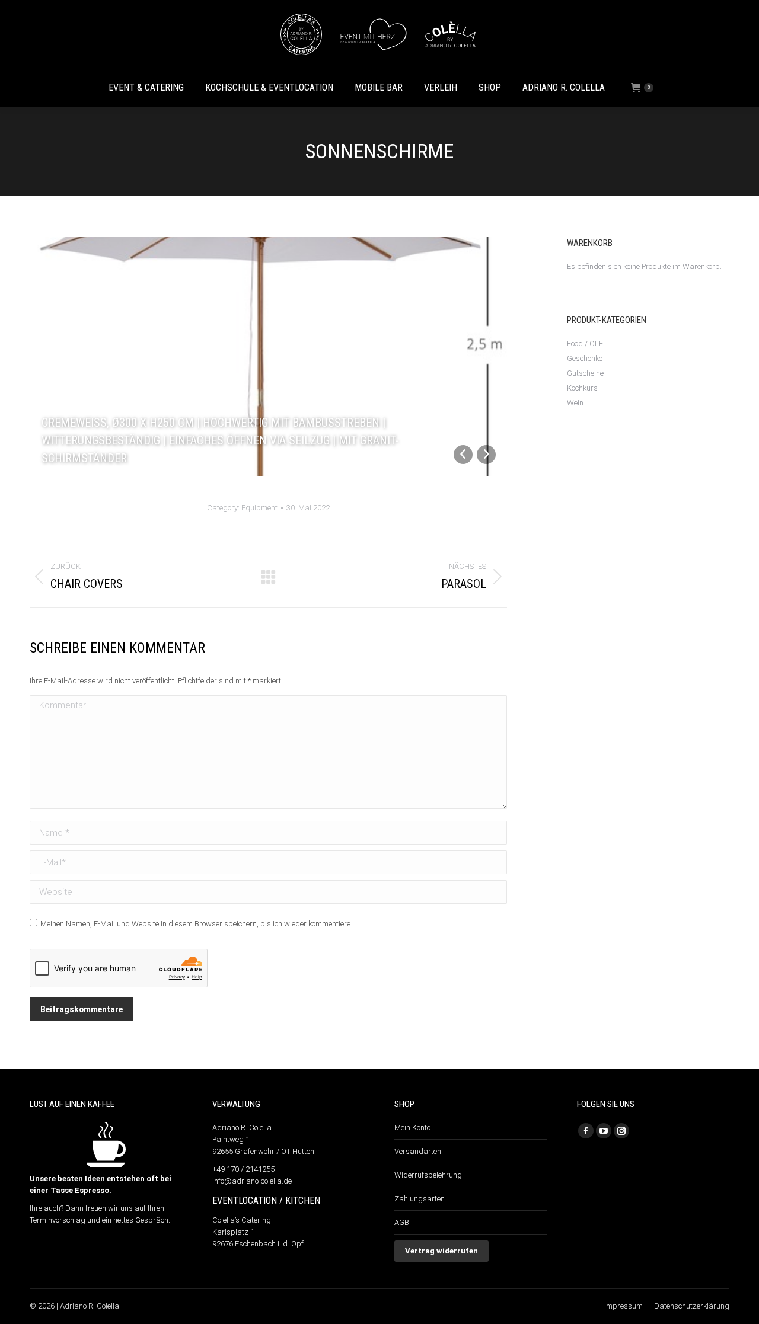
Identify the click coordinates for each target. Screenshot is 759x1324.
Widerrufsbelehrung (428, 1175)
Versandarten (417, 1151)
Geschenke (584, 358)
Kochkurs (582, 387)
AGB (401, 1222)
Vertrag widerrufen (441, 1250)
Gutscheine (585, 373)
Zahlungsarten (419, 1198)
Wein (575, 402)
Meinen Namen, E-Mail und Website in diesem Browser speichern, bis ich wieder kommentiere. (196, 923)
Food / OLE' (586, 343)
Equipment (259, 507)
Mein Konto (412, 1127)
